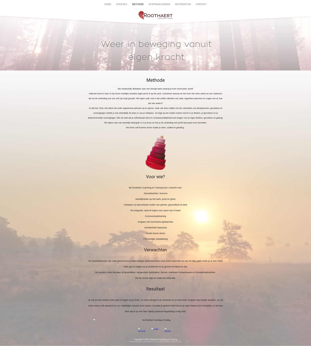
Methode (138, 4)
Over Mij (121, 4)
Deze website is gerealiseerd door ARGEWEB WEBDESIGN (155, 342)
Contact (201, 4)
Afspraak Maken (159, 4)
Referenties (183, 4)
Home (107, 4)
